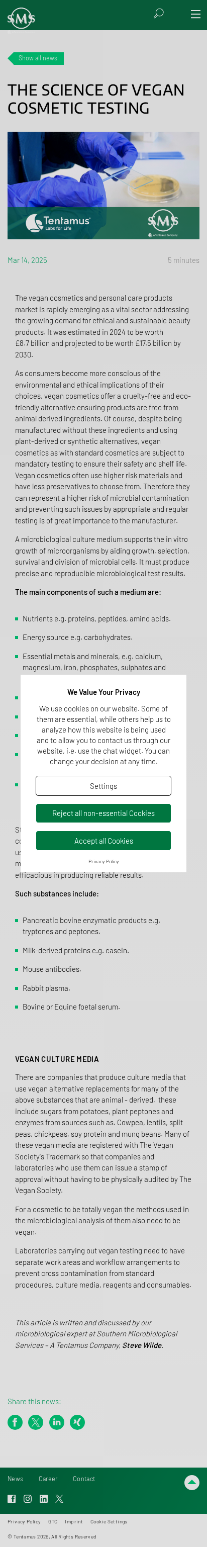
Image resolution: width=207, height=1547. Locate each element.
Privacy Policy (103, 861)
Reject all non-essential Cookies (103, 812)
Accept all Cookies (103, 840)
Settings (103, 785)
